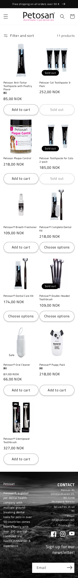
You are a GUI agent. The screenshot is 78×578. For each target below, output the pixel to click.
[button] (6, 16)
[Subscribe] (70, 568)
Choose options (57, 247)
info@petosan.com (63, 520)
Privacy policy (66, 525)
